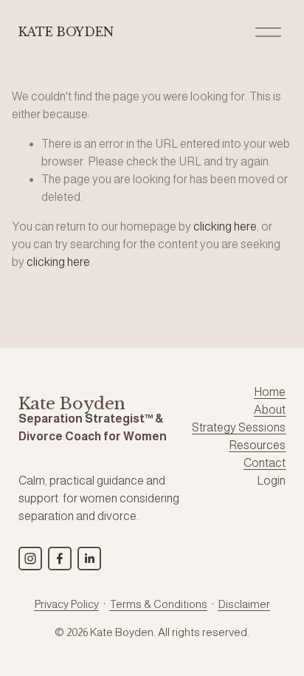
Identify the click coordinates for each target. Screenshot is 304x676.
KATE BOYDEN (65, 31)
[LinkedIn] (89, 558)
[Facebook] (60, 558)
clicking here (225, 226)
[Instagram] (30, 558)
